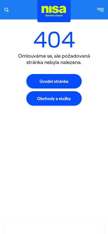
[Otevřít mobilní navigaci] (100, 9)
